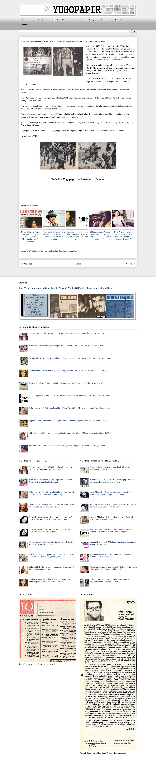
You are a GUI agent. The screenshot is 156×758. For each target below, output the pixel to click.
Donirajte (73, 20)
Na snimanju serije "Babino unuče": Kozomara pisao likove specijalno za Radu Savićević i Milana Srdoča (69, 395)
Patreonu (86, 179)
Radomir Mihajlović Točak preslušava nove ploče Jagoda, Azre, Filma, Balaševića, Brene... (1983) (112, 518)
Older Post (130, 263)
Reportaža (62, 251)
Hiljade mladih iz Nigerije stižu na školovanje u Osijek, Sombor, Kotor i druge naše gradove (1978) (100, 235)
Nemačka (54, 251)
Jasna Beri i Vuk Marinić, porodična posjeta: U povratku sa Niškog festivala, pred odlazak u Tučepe (67, 345)
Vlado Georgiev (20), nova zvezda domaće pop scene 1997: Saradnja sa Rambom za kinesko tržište (113, 480)
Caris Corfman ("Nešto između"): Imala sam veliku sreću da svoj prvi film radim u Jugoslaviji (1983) (52, 505)
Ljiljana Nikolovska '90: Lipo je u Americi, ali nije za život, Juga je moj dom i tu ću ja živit (51, 567)
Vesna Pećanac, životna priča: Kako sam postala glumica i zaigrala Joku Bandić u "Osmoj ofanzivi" (67, 445)
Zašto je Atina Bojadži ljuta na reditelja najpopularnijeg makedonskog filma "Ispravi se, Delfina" (66, 383)
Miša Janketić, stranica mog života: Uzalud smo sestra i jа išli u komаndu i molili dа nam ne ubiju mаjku (113, 567)
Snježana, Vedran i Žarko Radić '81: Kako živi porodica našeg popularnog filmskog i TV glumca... (67, 333)
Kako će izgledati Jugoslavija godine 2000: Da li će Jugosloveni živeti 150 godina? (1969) (109, 580)
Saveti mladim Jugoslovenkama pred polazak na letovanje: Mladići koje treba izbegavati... (112, 468)
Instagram (26, 24)
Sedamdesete (72, 251)
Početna (25, 20)
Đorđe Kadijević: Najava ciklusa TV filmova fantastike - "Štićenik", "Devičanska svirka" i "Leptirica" (30, 236)
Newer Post (26, 263)
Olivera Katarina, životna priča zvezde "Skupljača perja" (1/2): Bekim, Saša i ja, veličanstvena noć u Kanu (50, 518)
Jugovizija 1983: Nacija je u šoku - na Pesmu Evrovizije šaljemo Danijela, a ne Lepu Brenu (77, 235)
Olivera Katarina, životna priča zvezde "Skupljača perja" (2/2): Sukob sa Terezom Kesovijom (50, 530)
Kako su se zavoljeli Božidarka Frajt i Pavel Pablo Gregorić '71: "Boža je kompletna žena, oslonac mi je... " (70, 408)
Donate (100, 179)
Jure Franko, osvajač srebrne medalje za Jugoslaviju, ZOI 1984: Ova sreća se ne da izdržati (54, 235)
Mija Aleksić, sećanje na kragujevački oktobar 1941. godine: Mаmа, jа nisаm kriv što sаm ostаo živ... (113, 505)
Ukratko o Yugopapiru (43, 20)
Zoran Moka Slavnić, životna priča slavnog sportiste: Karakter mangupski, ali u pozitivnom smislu (110, 493)
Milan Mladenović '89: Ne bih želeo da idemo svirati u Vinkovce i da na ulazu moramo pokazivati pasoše (111, 530)
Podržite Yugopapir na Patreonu (95, 20)
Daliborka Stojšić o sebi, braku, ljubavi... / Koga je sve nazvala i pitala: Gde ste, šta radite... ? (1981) (67, 370)
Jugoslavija (38, 251)
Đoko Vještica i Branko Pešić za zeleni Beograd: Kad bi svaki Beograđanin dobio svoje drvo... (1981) (123, 235)
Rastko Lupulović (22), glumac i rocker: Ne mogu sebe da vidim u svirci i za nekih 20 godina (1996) (51, 555)
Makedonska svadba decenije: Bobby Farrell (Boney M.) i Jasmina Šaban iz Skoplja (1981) (112, 555)
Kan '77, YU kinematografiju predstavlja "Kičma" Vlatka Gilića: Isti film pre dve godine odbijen (65, 288)
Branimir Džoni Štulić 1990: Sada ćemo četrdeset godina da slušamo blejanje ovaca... (113, 543)
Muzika (46, 251)
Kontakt (60, 20)
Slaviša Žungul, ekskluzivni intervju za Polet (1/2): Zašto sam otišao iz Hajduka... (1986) (51, 543)
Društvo (30, 251)
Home (78, 263)
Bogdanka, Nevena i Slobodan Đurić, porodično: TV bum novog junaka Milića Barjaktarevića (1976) (68, 420)
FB (114, 20)
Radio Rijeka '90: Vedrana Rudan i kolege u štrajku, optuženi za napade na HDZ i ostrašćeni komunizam (69, 358)
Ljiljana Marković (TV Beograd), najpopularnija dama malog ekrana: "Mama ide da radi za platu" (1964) (69, 433)
